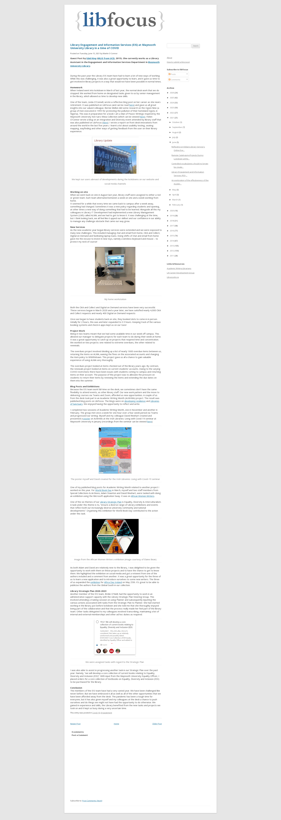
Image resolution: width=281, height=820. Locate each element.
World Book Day (103, 490)
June (174, 142)
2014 (172, 240)
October (176, 122)
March (175, 199)
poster (86, 418)
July (174, 137)
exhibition (95, 582)
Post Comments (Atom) (92, 800)
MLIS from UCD (106, 58)
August (175, 132)
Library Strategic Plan (110, 501)
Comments (175, 79)
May (174, 189)
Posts (173, 74)
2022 (172, 112)
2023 (172, 107)
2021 (172, 117)
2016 (172, 230)
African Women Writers (142, 496)
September (177, 127)
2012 (172, 250)
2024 (172, 102)
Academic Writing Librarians (179, 268)
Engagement (106, 712)
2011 (172, 255)
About (169, 57)
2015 (172, 235)
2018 (172, 220)
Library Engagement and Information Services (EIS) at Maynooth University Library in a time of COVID (113, 46)
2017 (172, 225)
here (131, 104)
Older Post (157, 723)
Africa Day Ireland (113, 582)
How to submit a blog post (178, 62)
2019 (172, 215)
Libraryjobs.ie (173, 277)
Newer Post (75, 723)
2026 (172, 92)
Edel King (91, 58)
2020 (172, 210)
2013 (172, 245)
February (176, 204)
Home (116, 723)
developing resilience (135, 401)
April (174, 194)
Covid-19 (96, 712)
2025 (172, 97)
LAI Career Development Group (181, 272)
